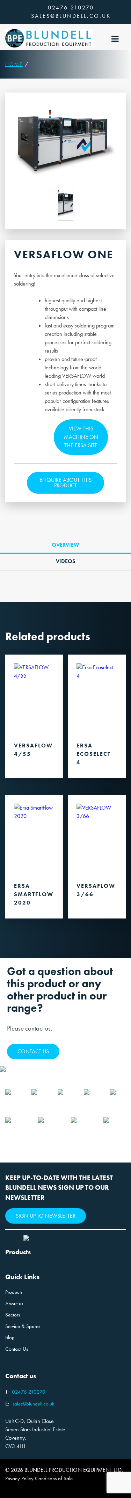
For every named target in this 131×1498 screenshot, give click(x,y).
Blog (10, 1337)
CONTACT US (33, 1051)
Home (14, 64)
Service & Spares (22, 1326)
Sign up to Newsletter (45, 1215)
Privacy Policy (19, 1478)
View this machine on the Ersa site (81, 437)
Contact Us (16, 1348)
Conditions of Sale (54, 1478)
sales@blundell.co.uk (71, 16)
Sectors (12, 1314)
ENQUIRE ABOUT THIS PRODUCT (65, 482)
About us (14, 1303)
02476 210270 (71, 7)
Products (13, 1292)
